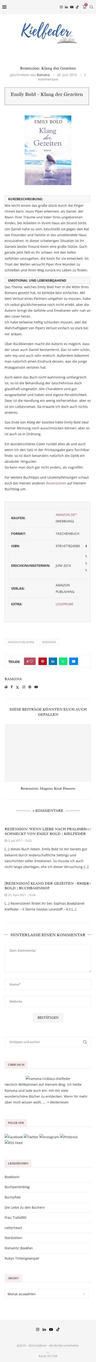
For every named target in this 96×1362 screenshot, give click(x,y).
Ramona (43, 75)
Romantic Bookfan (19, 1248)
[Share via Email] (73, 661)
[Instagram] (61, 7)
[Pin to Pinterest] (42, 661)
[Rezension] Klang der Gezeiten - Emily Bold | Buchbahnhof (47, 885)
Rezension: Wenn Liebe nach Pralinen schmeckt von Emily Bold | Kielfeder (46, 831)
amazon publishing (21, 642)
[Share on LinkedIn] (53, 661)
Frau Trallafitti (16, 1217)
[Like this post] (31, 661)
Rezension (49, 642)
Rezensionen (56, 483)
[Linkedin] (66, 7)
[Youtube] (71, 7)
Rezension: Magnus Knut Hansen (48, 788)
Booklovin (12, 1177)
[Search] (91, 7)
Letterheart (13, 1227)
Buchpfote (13, 1197)
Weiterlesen (59, 1102)
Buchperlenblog (17, 1187)
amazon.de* (66, 514)
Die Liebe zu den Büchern (25, 1207)
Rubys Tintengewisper (22, 1258)
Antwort (84, 829)
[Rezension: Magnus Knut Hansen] (48, 753)
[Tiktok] (77, 7)
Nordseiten (13, 1238)
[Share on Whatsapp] (63, 661)
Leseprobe (64, 604)
